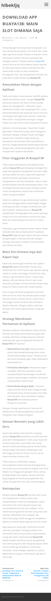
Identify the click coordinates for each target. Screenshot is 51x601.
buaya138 (39, 61)
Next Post (40, 573)
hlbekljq (10, 5)
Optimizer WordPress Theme (13, 597)
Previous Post (12, 573)
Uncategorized (7, 40)
